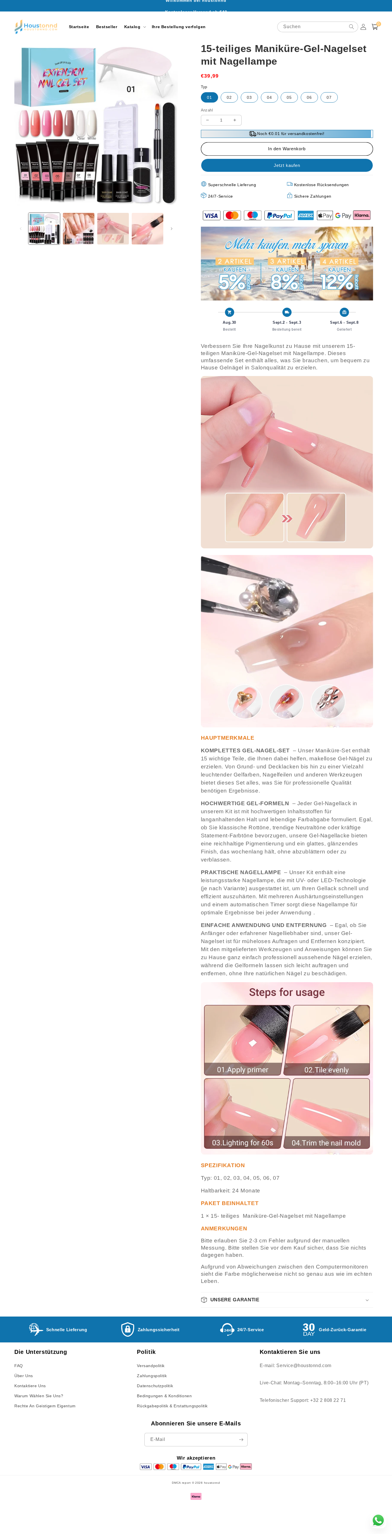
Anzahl (207, 110)
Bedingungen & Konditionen (164, 1396)
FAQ (18, 1365)
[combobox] (317, 27)
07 (329, 97)
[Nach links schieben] (20, 228)
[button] (134, 27)
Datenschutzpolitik (155, 1385)
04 (269, 97)
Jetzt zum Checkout (287, 165)
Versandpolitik (150, 1365)
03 (249, 97)
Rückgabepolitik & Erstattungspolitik (172, 1406)
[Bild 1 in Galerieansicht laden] (44, 228)
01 (209, 97)
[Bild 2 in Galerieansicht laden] (78, 228)
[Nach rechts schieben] (171, 228)
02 (229, 97)
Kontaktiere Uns (30, 1385)
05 (289, 97)
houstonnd (212, 1482)
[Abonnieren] (241, 1439)
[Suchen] (351, 27)
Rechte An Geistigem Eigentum (45, 1406)
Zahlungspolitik (152, 1375)
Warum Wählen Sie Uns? (38, 1396)
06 (309, 97)
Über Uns (23, 1375)
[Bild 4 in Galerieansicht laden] (147, 228)
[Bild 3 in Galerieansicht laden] (113, 228)
